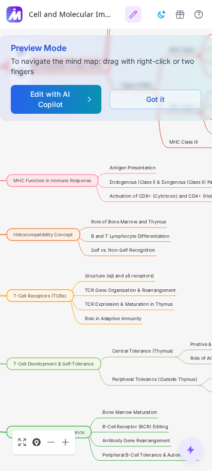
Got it (155, 99)
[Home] (14, 14)
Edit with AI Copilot (50, 99)
